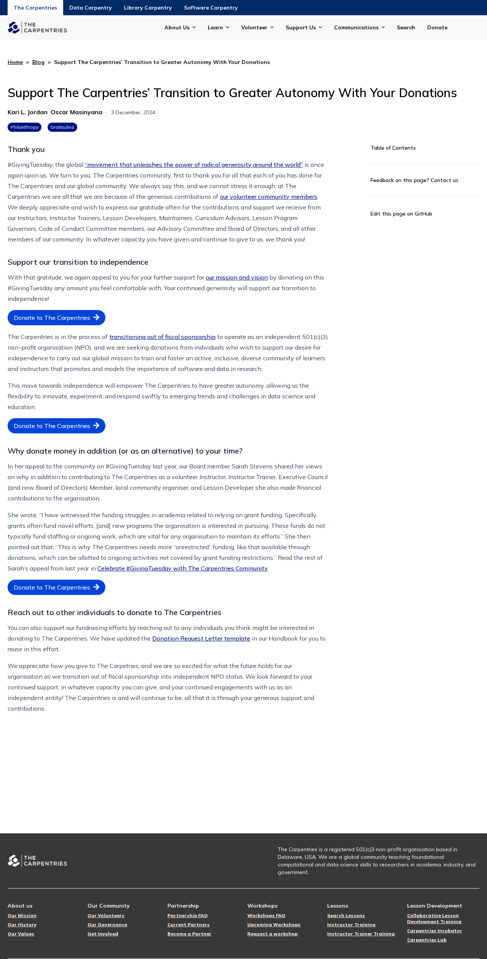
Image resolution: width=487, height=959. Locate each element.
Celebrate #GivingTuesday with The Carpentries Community (182, 568)
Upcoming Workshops (274, 924)
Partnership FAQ (187, 915)
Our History (22, 924)
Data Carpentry (90, 7)
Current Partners (188, 924)
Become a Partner (189, 934)
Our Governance (107, 924)
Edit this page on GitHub (401, 213)
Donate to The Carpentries (52, 317)
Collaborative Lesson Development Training (434, 918)
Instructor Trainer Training (361, 934)
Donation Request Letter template (201, 638)
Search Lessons (346, 915)
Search (406, 27)
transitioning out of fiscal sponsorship (162, 336)
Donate (437, 27)
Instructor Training (351, 924)
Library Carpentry (148, 7)
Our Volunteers (106, 915)
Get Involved (103, 934)
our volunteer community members (268, 196)
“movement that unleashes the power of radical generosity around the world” (194, 164)
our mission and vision (237, 277)
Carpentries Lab (427, 940)
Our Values (21, 934)
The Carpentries (35, 7)
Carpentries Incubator (434, 930)
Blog (38, 62)
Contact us (444, 180)
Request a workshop (272, 934)
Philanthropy (24, 127)
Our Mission (22, 915)
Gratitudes (62, 127)
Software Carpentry (211, 7)
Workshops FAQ (266, 915)
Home (15, 62)
